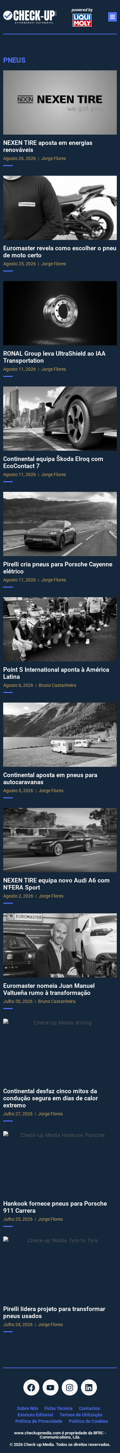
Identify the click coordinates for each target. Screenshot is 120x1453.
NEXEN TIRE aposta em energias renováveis (47, 146)
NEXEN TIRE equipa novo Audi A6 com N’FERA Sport (56, 884)
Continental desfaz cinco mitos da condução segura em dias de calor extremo (50, 1098)
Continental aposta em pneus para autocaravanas (50, 778)
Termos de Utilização (81, 1414)
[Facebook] (31, 1387)
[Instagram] (70, 1387)
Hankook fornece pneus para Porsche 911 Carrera (55, 1207)
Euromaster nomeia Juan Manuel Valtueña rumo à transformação (49, 989)
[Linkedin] (89, 1387)
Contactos (89, 1408)
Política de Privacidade (38, 1421)
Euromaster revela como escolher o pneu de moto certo (59, 251)
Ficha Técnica (58, 1408)
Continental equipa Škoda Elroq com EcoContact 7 (53, 462)
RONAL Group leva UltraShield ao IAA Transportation (54, 357)
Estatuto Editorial (35, 1414)
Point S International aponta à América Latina (56, 673)
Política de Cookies (88, 1421)
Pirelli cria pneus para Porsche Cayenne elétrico (57, 568)
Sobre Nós (27, 1408)
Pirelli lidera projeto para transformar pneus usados (54, 1312)
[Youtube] (51, 1387)
